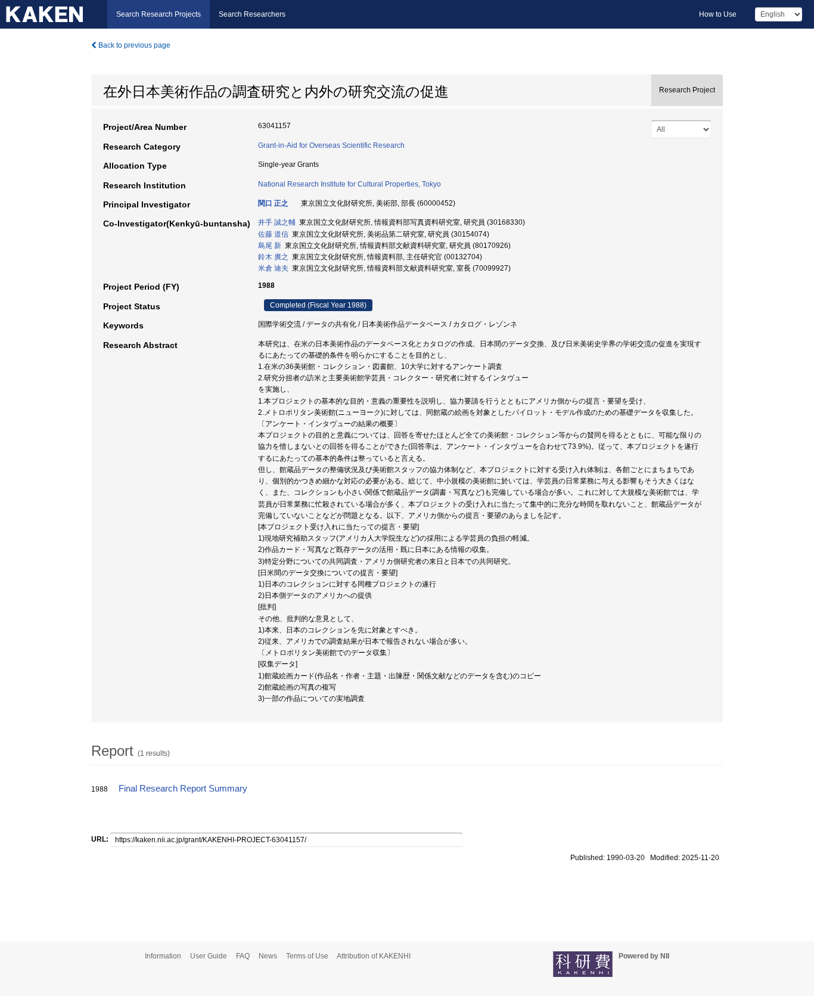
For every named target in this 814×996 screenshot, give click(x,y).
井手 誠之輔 (277, 222)
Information (163, 956)
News (268, 956)
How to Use (718, 14)
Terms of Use (307, 956)
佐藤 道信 (273, 234)
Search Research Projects (158, 14)
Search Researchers (252, 14)
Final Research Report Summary (183, 788)
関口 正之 (273, 203)
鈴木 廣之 (273, 257)
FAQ (243, 956)
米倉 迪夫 (273, 268)
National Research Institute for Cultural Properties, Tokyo (349, 184)
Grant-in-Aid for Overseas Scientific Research (331, 145)
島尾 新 (269, 245)
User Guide (208, 956)
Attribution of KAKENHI (374, 956)
